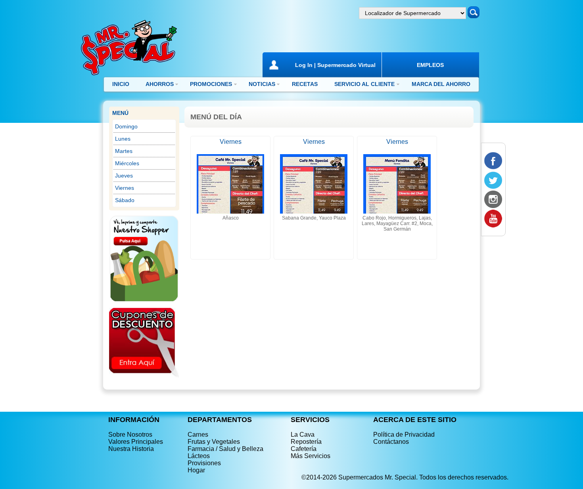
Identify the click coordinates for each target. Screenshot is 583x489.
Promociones (211, 84)
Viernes (124, 188)
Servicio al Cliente (364, 84)
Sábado (124, 200)
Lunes (122, 139)
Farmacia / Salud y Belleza (225, 448)
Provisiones (204, 463)
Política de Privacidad (404, 434)
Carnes (198, 434)
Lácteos (199, 456)
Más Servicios (310, 456)
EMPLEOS (430, 65)
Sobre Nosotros (130, 434)
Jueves (124, 175)
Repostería (306, 441)
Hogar (196, 470)
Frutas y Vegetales (214, 441)
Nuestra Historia (131, 448)
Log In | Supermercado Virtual (335, 65)
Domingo (126, 126)
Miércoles (127, 163)
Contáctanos (391, 441)
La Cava (303, 434)
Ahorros (160, 84)
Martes (123, 151)
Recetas (305, 84)
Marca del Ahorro (441, 84)
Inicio (120, 84)
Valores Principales (135, 441)
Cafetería (303, 448)
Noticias (262, 84)
